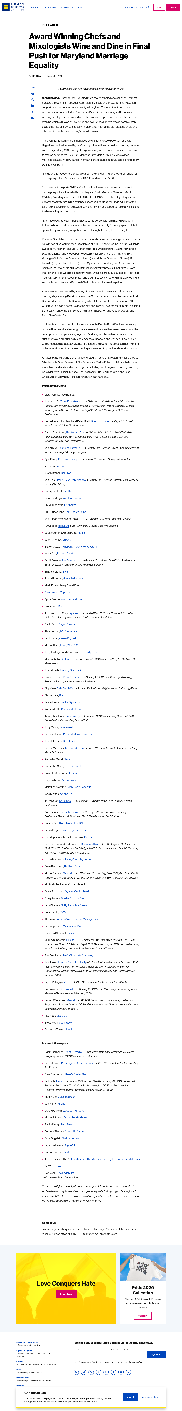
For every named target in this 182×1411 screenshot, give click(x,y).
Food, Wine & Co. (70, 645)
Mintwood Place (74, 748)
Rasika (70, 940)
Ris (61, 695)
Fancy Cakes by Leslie (78, 859)
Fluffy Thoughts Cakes (74, 905)
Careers (19, 1361)
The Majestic (94, 1159)
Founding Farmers (69, 448)
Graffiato (66, 659)
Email (83, 1350)
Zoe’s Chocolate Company (78, 955)
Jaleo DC (62, 1015)
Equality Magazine (24, 1350)
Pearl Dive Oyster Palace (71, 480)
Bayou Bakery (67, 624)
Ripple (81, 532)
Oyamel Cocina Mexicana (79, 891)
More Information (149, 1397)
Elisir (65, 571)
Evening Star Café (70, 670)
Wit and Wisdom (71, 780)
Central (67, 873)
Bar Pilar (66, 473)
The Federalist (72, 766)
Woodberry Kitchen (72, 599)
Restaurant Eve (75, 432)
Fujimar (73, 773)
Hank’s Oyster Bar (71, 702)
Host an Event (22, 1377)
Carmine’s (65, 800)
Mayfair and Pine (72, 926)
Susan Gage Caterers (73, 830)
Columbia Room (67, 1096)
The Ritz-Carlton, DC (71, 823)
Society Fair (109, 1159)
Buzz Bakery (73, 716)
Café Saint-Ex (65, 688)
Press (18, 1369)
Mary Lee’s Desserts (79, 787)
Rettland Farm (72, 866)
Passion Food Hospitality (72, 962)
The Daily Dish (88, 652)
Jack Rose (66, 1124)
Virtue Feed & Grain (75, 1117)
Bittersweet (66, 727)
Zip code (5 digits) (124, 1350)
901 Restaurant (69, 631)
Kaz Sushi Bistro (68, 812)
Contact (20, 1386)
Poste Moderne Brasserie (78, 734)
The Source (68, 560)
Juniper (60, 466)
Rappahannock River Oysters (80, 546)
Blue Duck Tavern (101, 421)
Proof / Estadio (71, 677)
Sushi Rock (65, 1022)
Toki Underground (75, 512)
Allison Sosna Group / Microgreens (77, 919)
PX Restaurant (77, 1159)
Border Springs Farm (73, 898)
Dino (61, 606)
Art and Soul (67, 794)
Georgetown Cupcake (57, 592)
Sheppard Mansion (72, 709)
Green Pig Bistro (68, 638)
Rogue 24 (63, 525)
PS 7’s (62, 912)
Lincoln (69, 1029)
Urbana (66, 539)
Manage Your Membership (27, 1342)
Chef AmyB (71, 505)
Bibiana (71, 933)
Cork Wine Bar (68, 989)
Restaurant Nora (90, 844)
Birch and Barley (67, 459)
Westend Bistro (72, 498)
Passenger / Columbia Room (77, 1063)
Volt (66, 982)
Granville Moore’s (73, 578)
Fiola (59, 1081)
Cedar (67, 759)
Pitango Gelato (65, 553)
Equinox (73, 613)
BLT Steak (69, 741)
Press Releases (45, 25)
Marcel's (72, 1000)
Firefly (67, 491)
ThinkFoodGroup (70, 401)
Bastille (88, 837)
